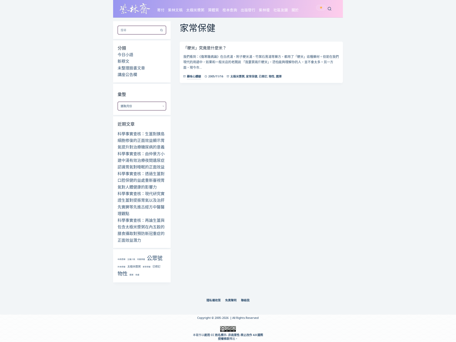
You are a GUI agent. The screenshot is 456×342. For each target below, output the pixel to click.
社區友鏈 (280, 10)
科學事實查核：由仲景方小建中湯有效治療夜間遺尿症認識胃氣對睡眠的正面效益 (141, 160)
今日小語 (125, 54)
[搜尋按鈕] (161, 30)
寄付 (160, 10)
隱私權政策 (213, 300)
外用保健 (121, 266)
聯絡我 (245, 300)
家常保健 (251, 76)
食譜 (137, 274)
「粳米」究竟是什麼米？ (204, 47)
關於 (295, 10)
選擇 (279, 76)
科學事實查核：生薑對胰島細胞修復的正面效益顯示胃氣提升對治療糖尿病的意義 (141, 140)
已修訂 (263, 76)
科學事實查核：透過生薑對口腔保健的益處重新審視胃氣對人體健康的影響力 (141, 180)
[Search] (329, 8)
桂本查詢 (229, 10)
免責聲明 (231, 300)
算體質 (213, 10)
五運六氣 (131, 259)
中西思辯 (121, 259)
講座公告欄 (127, 74)
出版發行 (248, 10)
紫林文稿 (175, 10)
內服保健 (141, 259)
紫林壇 (264, 10)
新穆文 (123, 61)
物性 (271, 76)
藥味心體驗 (194, 76)
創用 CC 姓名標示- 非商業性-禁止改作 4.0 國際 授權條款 (233, 337)
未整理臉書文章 (131, 67)
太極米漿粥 (195, 10)
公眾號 (154, 258)
